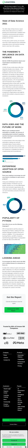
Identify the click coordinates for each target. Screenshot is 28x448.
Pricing (20, 366)
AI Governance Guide (21, 390)
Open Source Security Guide (20, 401)
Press (5, 355)
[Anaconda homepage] (8, 2)
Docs (5, 399)
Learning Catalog (6, 396)
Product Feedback (6, 405)
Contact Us (7, 360)
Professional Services (21, 362)
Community (7, 401)
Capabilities (21, 359)
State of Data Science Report (21, 408)
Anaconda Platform (21, 356)
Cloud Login (7, 388)
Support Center (6, 392)
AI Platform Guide (21, 395)
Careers (6, 357)
